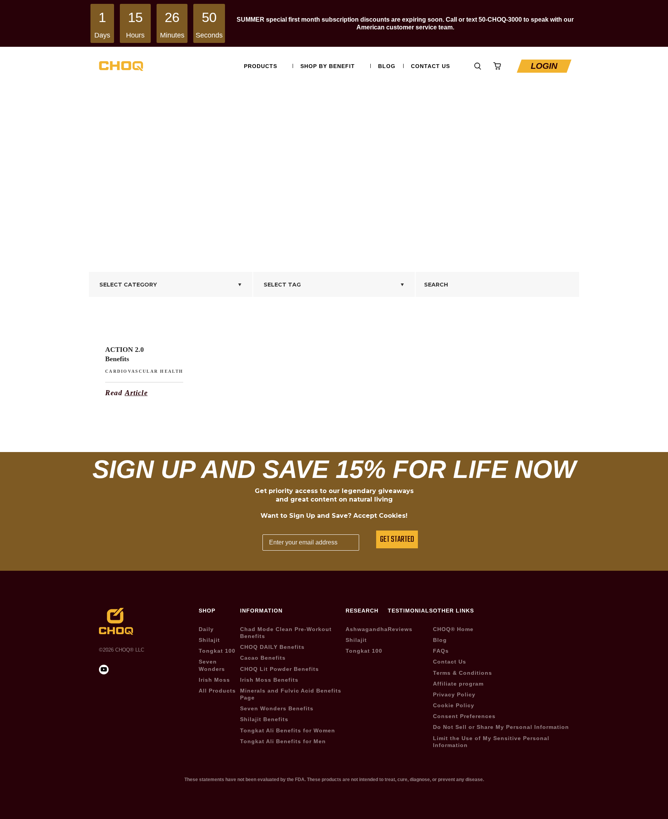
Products (260, 66)
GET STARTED (397, 539)
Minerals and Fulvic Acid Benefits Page (290, 694)
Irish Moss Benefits (269, 680)
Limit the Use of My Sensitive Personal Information (491, 741)
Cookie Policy (453, 705)
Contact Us (430, 66)
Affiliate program (458, 684)
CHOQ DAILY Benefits (272, 647)
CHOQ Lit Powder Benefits (279, 669)
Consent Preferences (464, 716)
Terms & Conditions (462, 673)
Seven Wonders (212, 665)
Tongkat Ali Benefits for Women (287, 730)
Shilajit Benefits (264, 719)
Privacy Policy (454, 694)
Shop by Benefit (327, 66)
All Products (217, 691)
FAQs (441, 651)
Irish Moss (214, 680)
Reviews (400, 629)
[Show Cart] (497, 66)
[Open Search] (477, 66)
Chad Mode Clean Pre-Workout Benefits (286, 632)
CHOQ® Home (453, 629)
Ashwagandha (367, 629)
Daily (206, 629)
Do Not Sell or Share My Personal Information (501, 727)
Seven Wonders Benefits (277, 708)
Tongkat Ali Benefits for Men (283, 741)
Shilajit (209, 640)
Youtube (459, 66)
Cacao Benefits (263, 658)
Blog (386, 66)
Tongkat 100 (217, 651)
